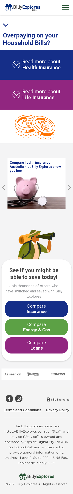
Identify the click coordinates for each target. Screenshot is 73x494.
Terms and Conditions (22, 410)
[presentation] (4, 187)
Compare (37, 308)
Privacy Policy (57, 410)
